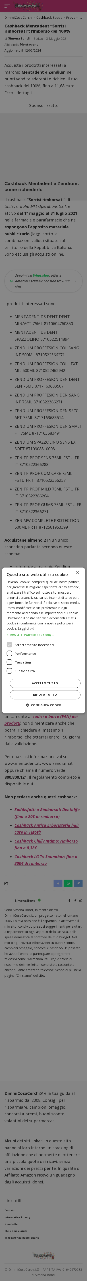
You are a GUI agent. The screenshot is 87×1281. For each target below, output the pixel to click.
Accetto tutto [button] (45, 683)
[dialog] (43, 640)
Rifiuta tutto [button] (45, 695)
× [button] (77, 572)
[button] (44, 635)
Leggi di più (26, 628)
